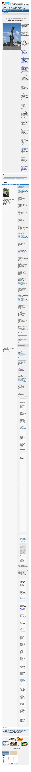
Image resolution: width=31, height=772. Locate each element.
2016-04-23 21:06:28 (21, 186)
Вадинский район (20, 178)
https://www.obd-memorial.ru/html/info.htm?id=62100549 (22, 190)
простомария (6, 187)
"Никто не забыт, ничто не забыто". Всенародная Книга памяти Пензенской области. (15, 178)
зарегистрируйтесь (17, 174)
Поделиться (20, 186)
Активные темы (6, 12)
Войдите (10, 174)
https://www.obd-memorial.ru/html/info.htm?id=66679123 (22, 299)
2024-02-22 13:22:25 (21, 345)
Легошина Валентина (7, 346)
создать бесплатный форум (23, 734)
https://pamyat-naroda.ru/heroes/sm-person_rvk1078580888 (22, 380)
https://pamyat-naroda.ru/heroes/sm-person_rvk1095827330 (22, 360)
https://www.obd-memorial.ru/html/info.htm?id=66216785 (22, 236)
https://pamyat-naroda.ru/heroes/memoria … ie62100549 (22, 354)
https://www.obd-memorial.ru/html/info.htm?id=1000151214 (22, 283)
